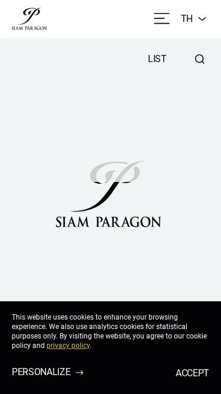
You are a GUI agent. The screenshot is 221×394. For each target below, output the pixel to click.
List (157, 58)
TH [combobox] (187, 18)
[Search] (200, 59)
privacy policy (68, 345)
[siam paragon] (29, 19)
